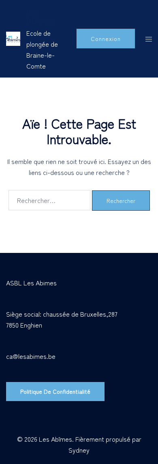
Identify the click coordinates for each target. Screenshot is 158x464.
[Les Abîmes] (13, 39)
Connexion (106, 39)
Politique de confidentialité (55, 391)
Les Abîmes (39, 15)
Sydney (79, 450)
